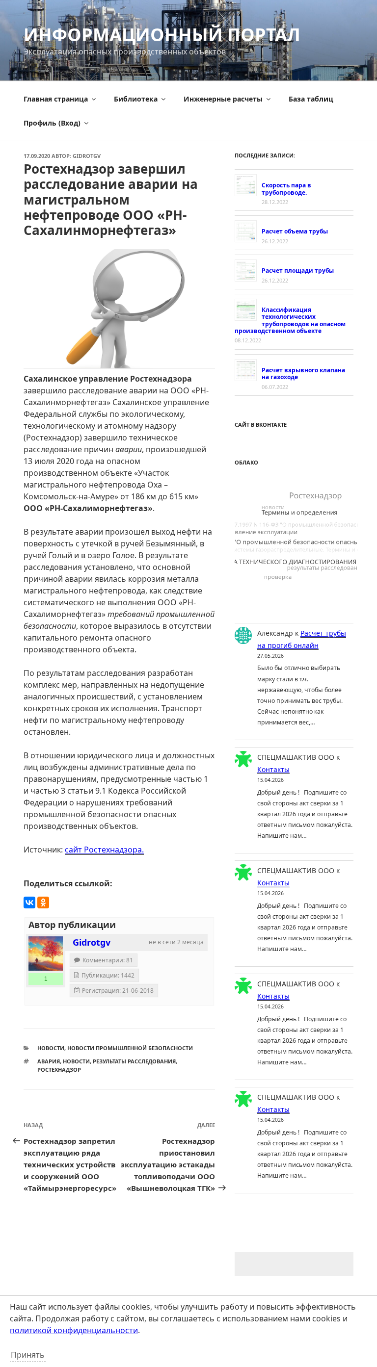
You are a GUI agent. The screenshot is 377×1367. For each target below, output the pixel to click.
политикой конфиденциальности (74, 1330)
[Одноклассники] (43, 902)
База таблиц (311, 98)
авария (48, 1061)
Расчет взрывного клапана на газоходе (303, 373)
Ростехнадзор (59, 1069)
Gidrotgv (87, 155)
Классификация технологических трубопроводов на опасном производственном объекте (290, 320)
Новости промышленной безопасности (130, 1048)
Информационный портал (162, 35)
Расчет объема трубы (295, 231)
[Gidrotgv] (45, 953)
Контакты (273, 769)
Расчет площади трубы (298, 270)
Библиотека (136, 98)
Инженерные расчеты (223, 98)
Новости (50, 1048)
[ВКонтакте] (29, 902)
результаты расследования (134, 1061)
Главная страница (56, 98)
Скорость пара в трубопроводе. (286, 188)
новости (76, 1061)
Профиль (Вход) (52, 123)
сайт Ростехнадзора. (104, 849)
